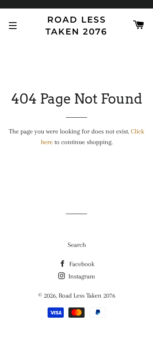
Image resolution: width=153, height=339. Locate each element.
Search (77, 245)
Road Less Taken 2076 (76, 25)
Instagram (81, 276)
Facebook (81, 264)
